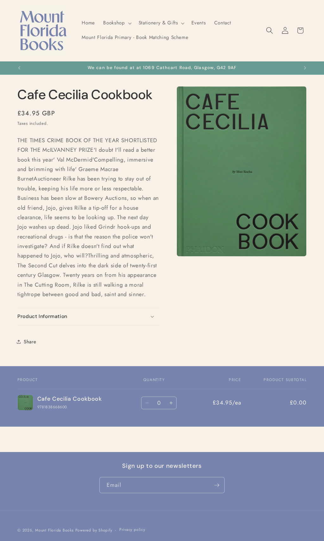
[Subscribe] (216, 485)
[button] (116, 23)
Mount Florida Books (54, 530)
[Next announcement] (305, 68)
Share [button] (30, 341)
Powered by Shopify (93, 530)
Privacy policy (132, 529)
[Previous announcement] (19, 68)
